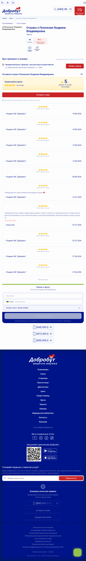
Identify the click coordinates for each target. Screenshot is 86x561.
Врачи (11, 18)
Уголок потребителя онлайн (43, 538)
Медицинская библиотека (43, 413)
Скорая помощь (43, 396)
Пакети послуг (43, 383)
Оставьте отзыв (43, 510)
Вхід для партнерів (43, 517)
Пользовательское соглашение (43, 527)
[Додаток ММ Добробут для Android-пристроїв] (50, 451)
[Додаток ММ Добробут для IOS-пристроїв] (50, 457)
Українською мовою (39, 552)
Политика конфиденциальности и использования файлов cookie (43, 547)
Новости (43, 404)
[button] (9, 302)
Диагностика (43, 387)
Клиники (43, 409)
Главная (4, 18)
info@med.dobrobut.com (45, 427)
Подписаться (71, 478)
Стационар (43, 378)
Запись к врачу (75, 66)
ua (13, 2)
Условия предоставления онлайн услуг (43, 530)
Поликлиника (43, 370)
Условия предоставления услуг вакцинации (43, 533)
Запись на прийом (43, 316)
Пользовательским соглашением (50, 321)
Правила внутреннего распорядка (43, 544)
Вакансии (43, 422)
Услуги (43, 374)
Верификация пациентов (43, 541)
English (51, 552)
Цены (43, 391)
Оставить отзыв (43, 95)
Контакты (43, 417)
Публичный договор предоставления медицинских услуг (43, 536)
